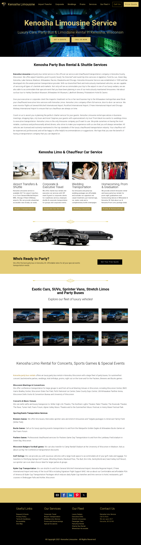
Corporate (59, 4)
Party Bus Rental (78, 524)
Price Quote (131, 4)
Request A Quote (22, 514)
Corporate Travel (50, 514)
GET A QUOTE (60, 40)
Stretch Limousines (79, 519)
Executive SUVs (77, 517)
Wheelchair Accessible (80, 528)
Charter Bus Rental (78, 526)
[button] (57, 495)
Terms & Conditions (23, 519)
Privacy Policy (21, 517)
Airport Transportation (24, 209)
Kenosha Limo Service (108, 514)
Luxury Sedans (77, 514)
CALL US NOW (81, 40)
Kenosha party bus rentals (24, 375)
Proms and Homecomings (53, 521)
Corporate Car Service (53, 209)
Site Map (19, 524)
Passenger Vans (78, 521)
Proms (82, 4)
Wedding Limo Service (52, 519)
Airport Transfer (45, 4)
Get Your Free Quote (110, 262)
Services (93, 4)
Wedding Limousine (81, 209)
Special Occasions (50, 524)
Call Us (117, 4)
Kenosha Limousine (21, 4)
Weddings (72, 4)
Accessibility (20, 521)
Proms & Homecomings (113, 209)
